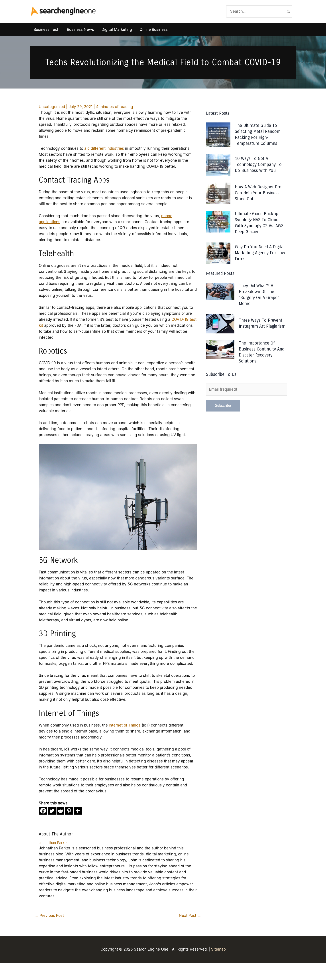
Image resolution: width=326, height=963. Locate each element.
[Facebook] (43, 811)
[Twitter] (52, 811)
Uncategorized (52, 106)
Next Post (190, 915)
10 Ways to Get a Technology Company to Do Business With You (258, 164)
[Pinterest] (69, 811)
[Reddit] (60, 811)
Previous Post (49, 915)
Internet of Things (125, 725)
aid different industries (104, 148)
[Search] (288, 11)
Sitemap (218, 949)
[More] (78, 811)
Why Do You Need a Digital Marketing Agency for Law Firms (260, 252)
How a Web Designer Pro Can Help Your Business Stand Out (258, 192)
